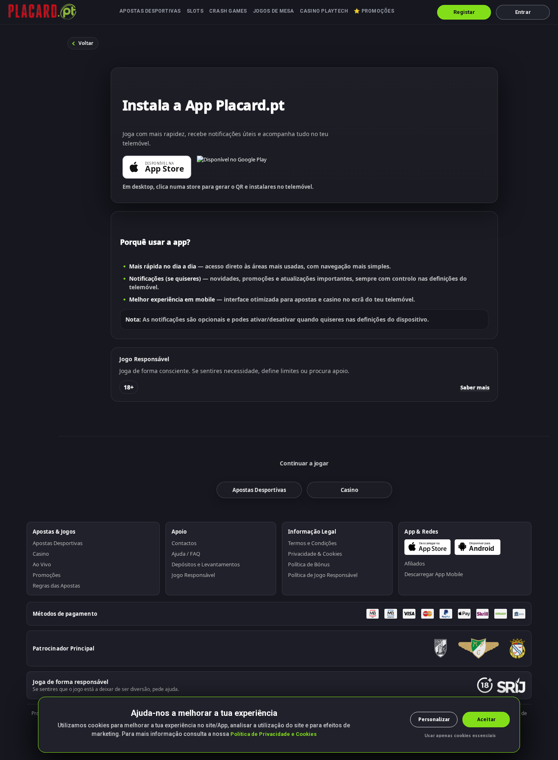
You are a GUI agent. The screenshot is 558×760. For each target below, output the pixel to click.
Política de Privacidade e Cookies (273, 734)
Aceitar (486, 719)
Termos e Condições (312, 543)
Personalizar (434, 719)
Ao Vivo (42, 564)
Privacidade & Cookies (315, 553)
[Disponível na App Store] (157, 167)
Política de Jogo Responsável (322, 575)
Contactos (184, 543)
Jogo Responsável (193, 575)
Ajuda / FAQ (186, 553)
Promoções (46, 575)
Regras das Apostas (56, 585)
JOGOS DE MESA (273, 11)
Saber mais (474, 387)
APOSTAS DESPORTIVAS (150, 11)
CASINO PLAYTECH (324, 11)
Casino (41, 553)
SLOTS (195, 11)
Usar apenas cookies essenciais (460, 735)
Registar (464, 12)
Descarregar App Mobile (433, 574)
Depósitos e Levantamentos (206, 564)
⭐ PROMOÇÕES (374, 11)
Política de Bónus (309, 564)
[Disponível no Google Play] (232, 167)
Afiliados (414, 563)
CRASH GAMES (228, 11)
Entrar (523, 12)
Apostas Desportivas (58, 543)
